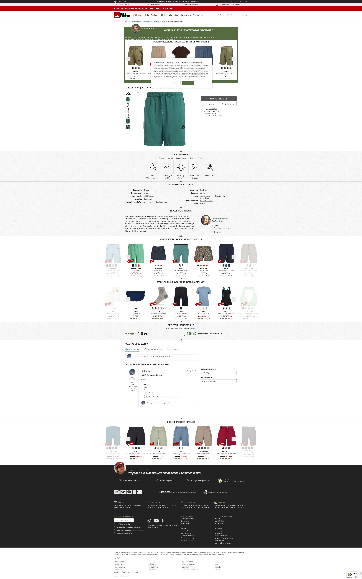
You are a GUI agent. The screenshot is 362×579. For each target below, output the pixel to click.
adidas (129, 87)
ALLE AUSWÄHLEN (188, 83)
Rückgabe (184, 528)
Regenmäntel (152, 563)
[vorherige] (128, 59)
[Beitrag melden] (195, 371)
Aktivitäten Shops (120, 561)
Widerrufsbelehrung (187, 538)
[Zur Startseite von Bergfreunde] (122, 15)
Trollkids (217, 569)
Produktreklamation (187, 531)
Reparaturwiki (226, 543)
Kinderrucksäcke (186, 566)
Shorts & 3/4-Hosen (159, 21)
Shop (115, 1)
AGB (182, 533)
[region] (181, 73)
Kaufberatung (119, 564)
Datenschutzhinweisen (169, 77)
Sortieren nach (206, 377)
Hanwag (217, 566)
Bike (170, 15)
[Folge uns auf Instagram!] (151, 521)
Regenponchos (152, 564)
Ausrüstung (155, 15)
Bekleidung (137, 15)
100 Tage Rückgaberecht (192, 4)
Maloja (217, 564)
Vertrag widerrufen (187, 540)
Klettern (164, 15)
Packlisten (118, 566)
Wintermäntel (152, 566)
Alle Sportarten (186, 15)
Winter (176, 15)
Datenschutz (188, 533)
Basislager (122, 1)
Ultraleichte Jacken (153, 567)
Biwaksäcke (185, 567)
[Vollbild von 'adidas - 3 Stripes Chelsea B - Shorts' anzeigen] (138, 92)
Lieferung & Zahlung (187, 519)
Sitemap (137, 572)
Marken (196, 15)
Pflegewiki (217, 543)
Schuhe (146, 15)
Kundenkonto (218, 523)
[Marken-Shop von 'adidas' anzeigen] (128, 93)
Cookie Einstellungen (187, 536)
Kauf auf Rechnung (210, 114)
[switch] (357, 577)
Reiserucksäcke (186, 563)
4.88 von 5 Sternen (229, 4)
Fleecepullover (152, 569)
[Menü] (360, 572)
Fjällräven (218, 567)
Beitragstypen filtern (208, 369)
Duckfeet (217, 563)
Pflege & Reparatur (120, 567)
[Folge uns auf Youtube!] (157, 521)
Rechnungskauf (155, 4)
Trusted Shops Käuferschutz (213, 116)
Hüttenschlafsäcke (187, 561)
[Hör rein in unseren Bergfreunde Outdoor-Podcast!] (164, 521)
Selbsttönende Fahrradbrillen (190, 569)
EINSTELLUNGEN (174, 83)
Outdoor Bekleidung (135, 21)
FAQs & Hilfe (185, 523)
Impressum (218, 533)
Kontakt (183, 526)
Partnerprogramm (220, 531)
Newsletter (217, 526)
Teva (216, 561)
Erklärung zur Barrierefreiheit (223, 538)
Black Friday (118, 569)
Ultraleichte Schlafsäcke (188, 564)
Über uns (217, 519)
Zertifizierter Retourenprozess (217, 492)
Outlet (203, 15)
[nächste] (234, 59)
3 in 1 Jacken (152, 561)
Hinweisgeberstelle (220, 536)
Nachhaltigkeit (219, 541)
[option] (165, 119)
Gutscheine (218, 528)
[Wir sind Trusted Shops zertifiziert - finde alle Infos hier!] (220, 480)
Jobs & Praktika (219, 521)
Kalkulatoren (118, 563)
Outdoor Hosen (147, 21)
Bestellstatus (185, 521)
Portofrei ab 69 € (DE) (124, 4)
